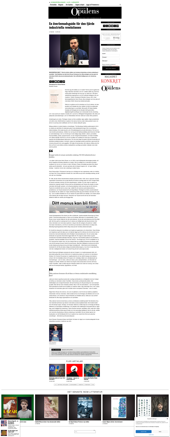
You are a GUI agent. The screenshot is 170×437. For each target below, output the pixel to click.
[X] (53, 81)
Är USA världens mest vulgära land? (13, 431)
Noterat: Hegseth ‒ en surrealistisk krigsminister (13, 422)
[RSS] (61, 81)
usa (93, 384)
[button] (167, 418)
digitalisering (73, 384)
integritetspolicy (115, 65)
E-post (104, 53)
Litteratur (51, 32)
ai (55, 384)
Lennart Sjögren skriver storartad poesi (112, 421)
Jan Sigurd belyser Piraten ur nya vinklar (79, 421)
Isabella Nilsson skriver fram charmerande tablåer (47, 421)
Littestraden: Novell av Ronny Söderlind (90, 378)
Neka (160, 431)
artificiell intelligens (63, 384)
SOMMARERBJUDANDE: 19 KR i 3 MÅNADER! (65, 2)
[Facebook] (50, 81)
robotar (81, 384)
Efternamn (105, 60)
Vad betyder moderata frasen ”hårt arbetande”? (57, 378)
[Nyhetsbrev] (64, 81)
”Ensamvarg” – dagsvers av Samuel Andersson (72, 378)
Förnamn (104, 57)
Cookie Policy (151, 434)
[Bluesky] (58, 81)
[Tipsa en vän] (56, 81)
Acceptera (143, 431)
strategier (87, 384)
